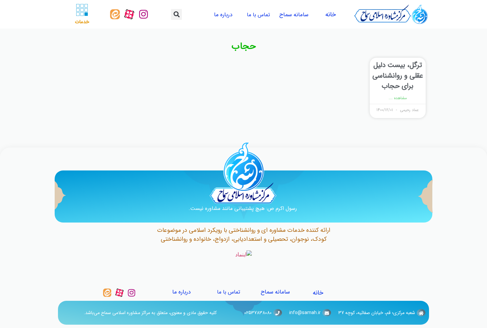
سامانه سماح (293, 14)
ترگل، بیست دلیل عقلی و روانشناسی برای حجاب (397, 76)
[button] (176, 14)
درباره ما (223, 14)
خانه (330, 15)
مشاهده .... (398, 98)
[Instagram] (143, 14)
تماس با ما (258, 15)
